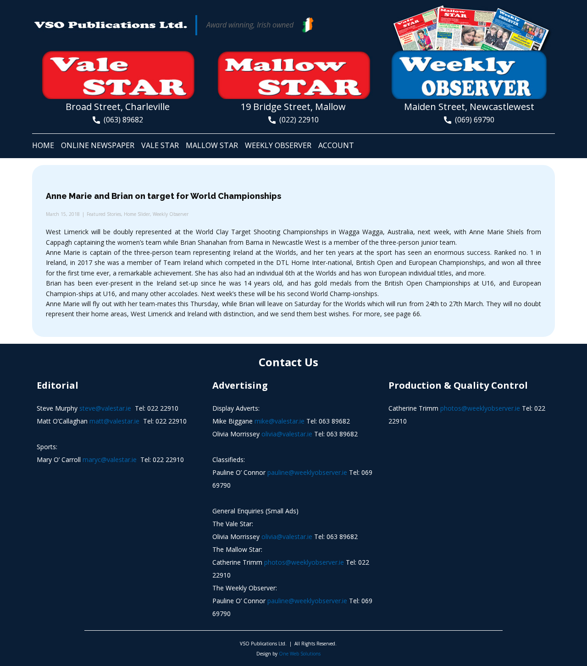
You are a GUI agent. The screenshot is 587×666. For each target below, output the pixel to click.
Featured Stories (104, 214)
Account (336, 145)
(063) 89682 (121, 120)
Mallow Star (212, 145)
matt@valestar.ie (114, 421)
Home (43, 145)
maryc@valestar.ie (110, 459)
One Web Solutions (300, 653)
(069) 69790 (472, 120)
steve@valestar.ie (105, 408)
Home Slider (137, 214)
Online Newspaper (97, 145)
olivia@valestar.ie (286, 433)
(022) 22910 (297, 120)
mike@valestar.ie (280, 421)
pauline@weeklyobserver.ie (307, 472)
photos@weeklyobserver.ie (304, 562)
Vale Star (160, 145)
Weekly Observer (278, 145)
